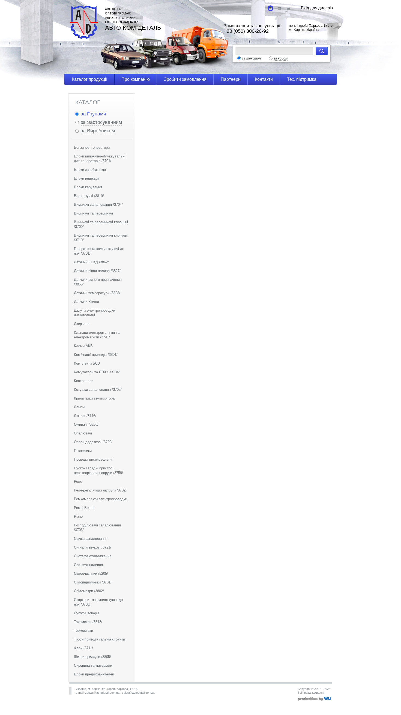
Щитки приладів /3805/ (92, 657)
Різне (78, 516)
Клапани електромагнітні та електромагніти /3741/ (96, 334)
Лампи (79, 407)
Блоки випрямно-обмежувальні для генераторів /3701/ (99, 158)
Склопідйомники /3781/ (93, 582)
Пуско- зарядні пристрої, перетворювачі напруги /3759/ (98, 470)
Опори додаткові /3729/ (93, 442)
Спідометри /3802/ (89, 591)
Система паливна (88, 565)
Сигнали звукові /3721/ (92, 547)
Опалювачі (83, 433)
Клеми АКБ (83, 346)
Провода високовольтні (93, 459)
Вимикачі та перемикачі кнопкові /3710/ (101, 237)
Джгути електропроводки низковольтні (94, 312)
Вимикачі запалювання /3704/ (98, 204)
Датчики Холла (86, 302)
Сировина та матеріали (93, 665)
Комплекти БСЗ (87, 363)
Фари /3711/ (83, 648)
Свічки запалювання (90, 539)
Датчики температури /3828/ (97, 293)
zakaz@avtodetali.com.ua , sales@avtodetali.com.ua (120, 692)
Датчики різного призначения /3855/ (98, 282)
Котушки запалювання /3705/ (98, 390)
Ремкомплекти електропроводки (100, 499)
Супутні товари (86, 613)
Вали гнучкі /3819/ (89, 196)
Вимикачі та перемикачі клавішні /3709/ (101, 224)
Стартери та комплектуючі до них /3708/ (98, 602)
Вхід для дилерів (317, 7)
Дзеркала (81, 324)
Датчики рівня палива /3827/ (97, 271)
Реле (78, 481)
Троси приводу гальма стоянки (99, 639)
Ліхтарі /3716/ (85, 416)
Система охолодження (92, 556)
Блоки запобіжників (90, 170)
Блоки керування (88, 187)
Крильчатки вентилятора (94, 398)
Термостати (83, 630)
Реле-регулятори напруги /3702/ (100, 490)
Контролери (83, 381)
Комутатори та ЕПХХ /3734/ (97, 372)
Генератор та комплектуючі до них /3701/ (99, 251)
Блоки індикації (86, 178)
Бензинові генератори (92, 147)
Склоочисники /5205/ (91, 573)
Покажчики (83, 451)
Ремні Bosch (84, 508)
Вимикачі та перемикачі (93, 213)
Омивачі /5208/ (86, 424)
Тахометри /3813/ (88, 622)
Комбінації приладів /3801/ (96, 355)
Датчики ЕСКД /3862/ (91, 262)
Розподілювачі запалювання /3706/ (97, 527)
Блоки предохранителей (94, 674)
